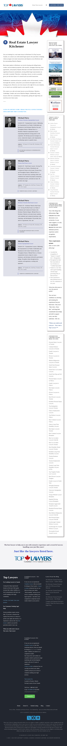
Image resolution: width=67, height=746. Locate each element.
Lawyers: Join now (56, 5)
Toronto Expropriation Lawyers (28, 273)
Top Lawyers (34, 649)
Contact (48, 705)
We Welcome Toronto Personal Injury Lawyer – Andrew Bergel (54, 580)
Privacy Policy (12, 709)
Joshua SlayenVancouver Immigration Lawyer (55, 125)
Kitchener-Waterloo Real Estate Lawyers (29, 231)
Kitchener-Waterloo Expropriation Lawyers (29, 151)
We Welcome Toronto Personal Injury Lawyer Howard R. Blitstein (54, 592)
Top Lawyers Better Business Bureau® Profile (48, 709)
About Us (25, 705)
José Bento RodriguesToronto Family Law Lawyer (55, 141)
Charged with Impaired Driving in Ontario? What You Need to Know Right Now (55, 603)
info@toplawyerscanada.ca (31, 691)
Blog (42, 705)
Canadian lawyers (57, 722)
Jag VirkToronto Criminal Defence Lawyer (54, 176)
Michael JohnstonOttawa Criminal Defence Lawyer (54, 160)
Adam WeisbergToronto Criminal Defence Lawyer (54, 184)
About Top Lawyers (37, 5)
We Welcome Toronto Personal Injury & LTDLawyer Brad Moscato (54, 586)
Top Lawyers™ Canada (21, 737)
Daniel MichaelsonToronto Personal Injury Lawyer (55, 146)
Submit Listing (34, 705)
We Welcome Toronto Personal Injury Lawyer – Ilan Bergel (54, 598)
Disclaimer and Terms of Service (22, 709)
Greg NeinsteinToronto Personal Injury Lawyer (54, 191)
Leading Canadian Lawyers (37, 737)
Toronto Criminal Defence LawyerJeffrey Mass (54, 154)
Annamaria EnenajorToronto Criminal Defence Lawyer (55, 168)
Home (18, 705)
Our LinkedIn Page (34, 709)
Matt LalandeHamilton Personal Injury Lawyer (55, 133)
